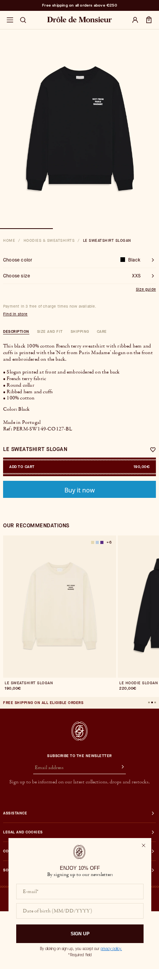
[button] (79, 813)
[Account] (135, 20)
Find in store (15, 314)
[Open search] (23, 20)
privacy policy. (111, 948)
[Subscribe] (119, 768)
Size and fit (50, 331)
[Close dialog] (143, 845)
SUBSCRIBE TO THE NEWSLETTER (79, 756)
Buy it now (79, 490)
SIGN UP (80, 933)
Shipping (80, 331)
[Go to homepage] (79, 731)
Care (102, 331)
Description (16, 331)
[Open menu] (9, 20)
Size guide (146, 289)
